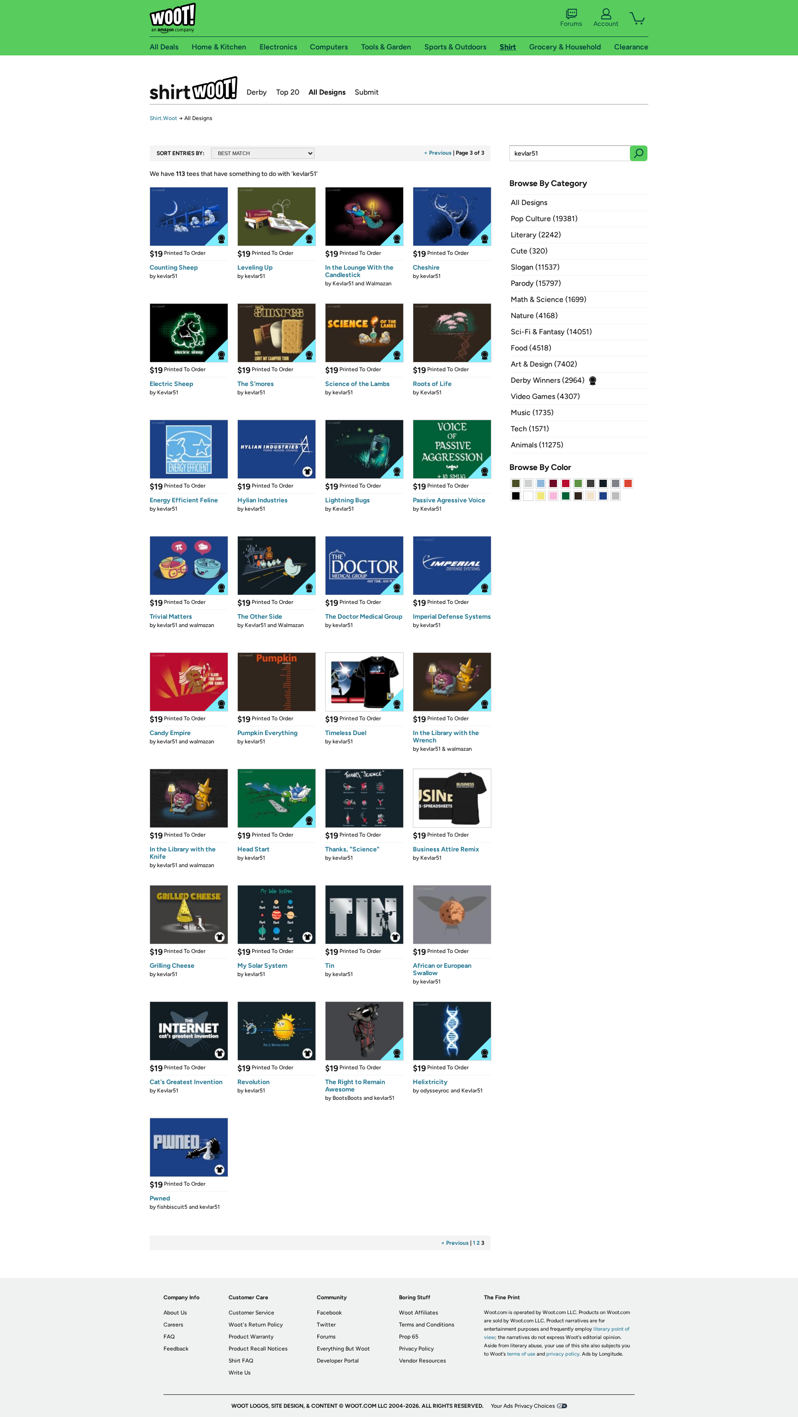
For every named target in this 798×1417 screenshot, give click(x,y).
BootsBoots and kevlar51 (363, 1098)
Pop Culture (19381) (544, 218)
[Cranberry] (553, 483)
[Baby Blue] (540, 483)
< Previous (438, 153)
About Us (175, 1312)
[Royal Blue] (603, 496)
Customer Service (251, 1312)
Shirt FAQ (241, 1360)
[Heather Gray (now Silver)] (615, 496)
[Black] (516, 496)
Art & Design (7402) (544, 364)
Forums (571, 24)
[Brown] (578, 496)
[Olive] (516, 483)
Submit (367, 92)
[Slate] (615, 483)
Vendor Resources (422, 1360)
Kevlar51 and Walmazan (362, 283)
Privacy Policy (416, 1348)
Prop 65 (408, 1336)
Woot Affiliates (418, 1312)
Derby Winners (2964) (548, 380)
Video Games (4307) (545, 396)
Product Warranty (251, 1336)
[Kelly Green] (565, 496)
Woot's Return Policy (256, 1324)
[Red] (565, 483)
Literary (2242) (536, 234)
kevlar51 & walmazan (446, 749)
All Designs (326, 92)
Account (605, 24)
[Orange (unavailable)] (628, 483)
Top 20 (287, 92)
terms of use (521, 1354)
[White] (528, 496)
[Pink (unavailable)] (553, 496)
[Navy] (603, 483)
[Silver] (528, 483)
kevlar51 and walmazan (185, 625)
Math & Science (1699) (548, 299)
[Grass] (578, 483)
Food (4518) (531, 348)
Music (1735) (532, 412)
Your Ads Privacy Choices (523, 1406)
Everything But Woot (343, 1348)
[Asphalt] (590, 483)
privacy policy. (563, 1354)
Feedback (175, 1348)
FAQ (169, 1336)
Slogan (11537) (535, 267)
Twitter (326, 1324)
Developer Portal (338, 1360)
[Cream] (590, 496)
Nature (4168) (534, 315)
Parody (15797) (536, 283)
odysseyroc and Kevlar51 (451, 1090)
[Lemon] (540, 496)
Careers (173, 1324)
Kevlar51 (167, 392)
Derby (257, 92)
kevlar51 (167, 276)
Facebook (329, 1312)
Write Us (240, 1372)
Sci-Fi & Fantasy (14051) (551, 331)
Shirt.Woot (193, 87)
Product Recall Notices (258, 1348)
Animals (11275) (537, 444)
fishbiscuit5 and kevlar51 (188, 1207)
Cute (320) (529, 251)
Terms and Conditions (426, 1324)
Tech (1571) (530, 428)
